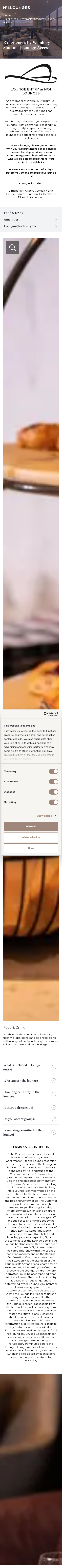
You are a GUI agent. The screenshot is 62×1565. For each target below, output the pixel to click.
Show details (44, 815)
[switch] (53, 781)
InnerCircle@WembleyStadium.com (30, 155)
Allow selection (31, 837)
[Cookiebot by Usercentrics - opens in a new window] (44, 714)
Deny (31, 848)
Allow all (31, 826)
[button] (31, 1067)
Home (7, 15)
